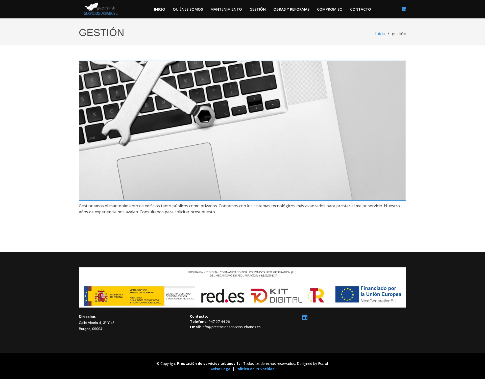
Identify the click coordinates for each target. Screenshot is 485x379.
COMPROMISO (330, 9)
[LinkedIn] (404, 9)
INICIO (159, 9)
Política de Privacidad (255, 368)
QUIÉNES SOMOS (188, 9)
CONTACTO (360, 9)
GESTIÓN (258, 9)
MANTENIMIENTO (226, 9)
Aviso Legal (221, 368)
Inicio (380, 33)
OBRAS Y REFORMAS (291, 9)
